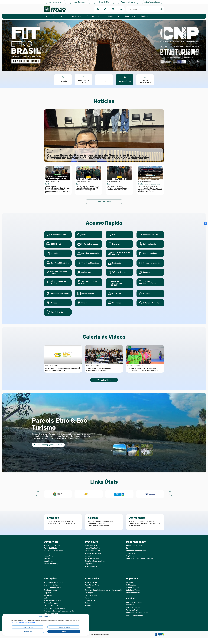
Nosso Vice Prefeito (93, 548)
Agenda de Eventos (93, 553)
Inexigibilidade (49, 595)
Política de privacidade (64, 627)
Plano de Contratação (52, 600)
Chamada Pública (51, 585)
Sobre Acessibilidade (152, 2)
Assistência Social (92, 585)
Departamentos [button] (93, 16)
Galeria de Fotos (132, 587)
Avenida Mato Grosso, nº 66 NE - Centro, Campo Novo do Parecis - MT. (62, 522)
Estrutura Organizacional (95, 561)
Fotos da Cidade (50, 548)
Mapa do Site (104, 2)
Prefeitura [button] (75, 16)
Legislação (89, 564)
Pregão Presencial (51, 606)
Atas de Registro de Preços (54, 582)
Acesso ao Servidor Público (137, 613)
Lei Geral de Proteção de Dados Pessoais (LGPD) (24, 622)
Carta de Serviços (133, 607)
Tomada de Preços (51, 614)
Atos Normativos (91, 566)
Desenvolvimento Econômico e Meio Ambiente (103, 590)
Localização (48, 561)
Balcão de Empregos (52, 564)
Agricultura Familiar (134, 545)
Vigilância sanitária (133, 556)
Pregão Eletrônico (51, 603)
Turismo (47, 558)
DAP (128, 548)
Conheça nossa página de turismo (48, 445)
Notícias (129, 582)
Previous (110, 450)
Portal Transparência (134, 615)
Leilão (46, 598)
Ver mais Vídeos (104, 380)
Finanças (88, 598)
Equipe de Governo (92, 551)
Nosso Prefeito (91, 545)
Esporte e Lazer (91, 595)
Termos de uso (28, 631)
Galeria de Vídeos (133, 590)
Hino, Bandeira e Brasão (53, 551)
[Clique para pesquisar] (161, 9)
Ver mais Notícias (104, 202)
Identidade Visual (133, 593)
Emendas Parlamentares (136, 551)
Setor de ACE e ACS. (93, 558)
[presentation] (38, 493)
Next (156, 450)
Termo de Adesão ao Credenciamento (59, 611)
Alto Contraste (80, 2)
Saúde (87, 603)
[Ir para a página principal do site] (63, 9)
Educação (89, 593)
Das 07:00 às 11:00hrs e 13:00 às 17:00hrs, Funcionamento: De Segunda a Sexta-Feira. (144, 523)
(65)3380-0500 (107, 521)
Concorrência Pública (52, 587)
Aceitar (64, 631)
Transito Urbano (132, 553)
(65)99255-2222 (103, 523)
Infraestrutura (90, 600)
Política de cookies (28, 627)
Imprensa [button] (129, 16)
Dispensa (47, 593)
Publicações (131, 585)
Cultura (88, 587)
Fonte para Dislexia (128, 2)
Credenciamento (50, 590)
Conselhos (89, 556)
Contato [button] (144, 16)
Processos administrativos (54, 608)
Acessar (106, 526)
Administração (91, 582)
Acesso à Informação (134, 602)
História (47, 553)
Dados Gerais (49, 556)
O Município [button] (58, 16)
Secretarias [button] (112, 16)
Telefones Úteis (132, 610)
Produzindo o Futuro (52, 545)
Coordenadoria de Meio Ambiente (139, 558)
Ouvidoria (130, 605)
